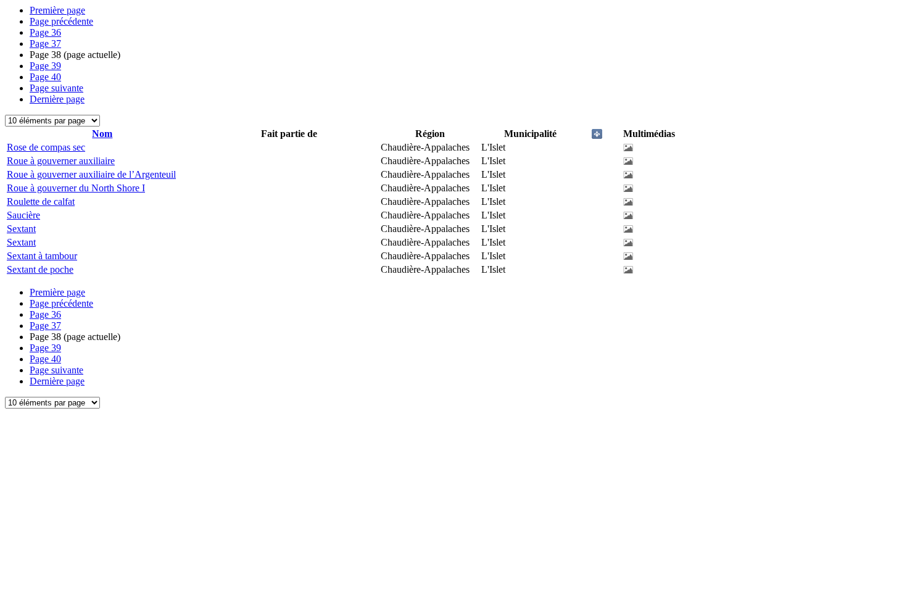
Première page (57, 10)
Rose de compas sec (46, 147)
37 (45, 43)
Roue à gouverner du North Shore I (76, 188)
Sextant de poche (40, 269)
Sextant (21, 228)
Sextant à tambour (42, 256)
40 (45, 77)
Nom (102, 133)
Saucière (23, 215)
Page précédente (61, 21)
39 (45, 65)
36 (45, 32)
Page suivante (56, 88)
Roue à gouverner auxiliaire (61, 161)
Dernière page (57, 99)
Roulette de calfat (41, 201)
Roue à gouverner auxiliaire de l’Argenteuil (91, 174)
